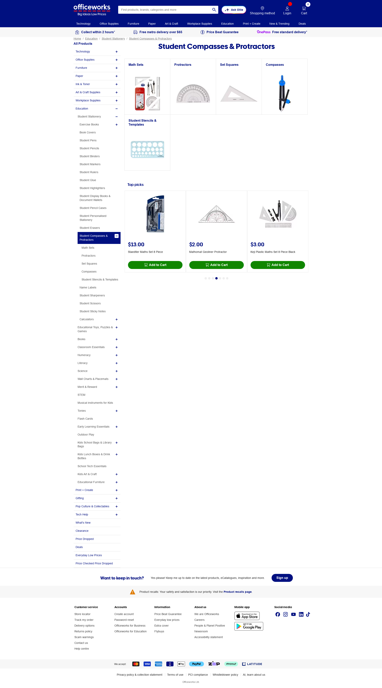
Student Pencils (89, 148)
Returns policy (83, 631)
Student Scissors (90, 303)
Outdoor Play (86, 434)
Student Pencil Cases (93, 208)
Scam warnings (84, 637)
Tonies (82, 410)
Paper (79, 76)
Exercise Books (89, 124)
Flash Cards (85, 418)
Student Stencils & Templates (100, 279)
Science (83, 371)
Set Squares (89, 263)
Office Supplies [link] (109, 23)
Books (81, 339)
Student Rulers (89, 172)
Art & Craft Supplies (88, 92)
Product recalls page (238, 591)
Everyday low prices (166, 619)
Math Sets (88, 247)
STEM (81, 394)
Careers (199, 619)
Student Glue (88, 180)
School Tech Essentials (92, 466)
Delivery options (84, 625)
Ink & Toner (83, 84)
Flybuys (159, 631)
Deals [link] (302, 23)
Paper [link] (152, 23)
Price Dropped (85, 539)
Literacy (83, 363)
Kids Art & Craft (87, 474)
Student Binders (90, 156)
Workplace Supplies (88, 100)
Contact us (81, 642)
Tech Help (82, 514)
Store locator (82, 614)
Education (91, 38)
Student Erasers (90, 227)
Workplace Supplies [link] (199, 23)
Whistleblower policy (225, 674)
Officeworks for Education (130, 631)
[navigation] (83, 23)
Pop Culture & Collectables (92, 506)
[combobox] (168, 10)
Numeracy (84, 355)
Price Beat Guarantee (168, 614)
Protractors (89, 255)
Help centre (81, 648)
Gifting (80, 498)
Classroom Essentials (91, 347)
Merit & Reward (87, 386)
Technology (83, 51)
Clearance (82, 530)
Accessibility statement (208, 637)
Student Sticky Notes (93, 311)
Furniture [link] (133, 23)
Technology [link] (83, 23)
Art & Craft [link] (171, 23)
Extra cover (161, 625)
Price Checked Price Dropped (94, 563)
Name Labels (88, 287)
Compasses (89, 271)
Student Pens (88, 140)
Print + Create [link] (251, 23)
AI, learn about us (254, 674)
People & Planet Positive (209, 625)
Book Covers (88, 132)
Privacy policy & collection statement (139, 674)
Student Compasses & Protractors (150, 38)
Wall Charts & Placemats (93, 378)
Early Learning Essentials (93, 426)
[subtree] (97, 52)
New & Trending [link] (279, 23)
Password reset (124, 619)
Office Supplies (85, 59)
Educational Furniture (91, 482)
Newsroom (201, 631)
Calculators (87, 319)
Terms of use (175, 674)
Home (77, 38)
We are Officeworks (206, 614)
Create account (124, 614)
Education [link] (227, 23)
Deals (79, 547)
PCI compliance (198, 674)
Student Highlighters (92, 188)
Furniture (81, 67)
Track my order (84, 619)
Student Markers (90, 164)
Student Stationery (113, 38)
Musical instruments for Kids (95, 402)
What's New (83, 522)
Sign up (282, 578)
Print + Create (84, 490)
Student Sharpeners (92, 295)
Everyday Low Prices (89, 555)
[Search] (214, 10)
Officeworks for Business (129, 625)
